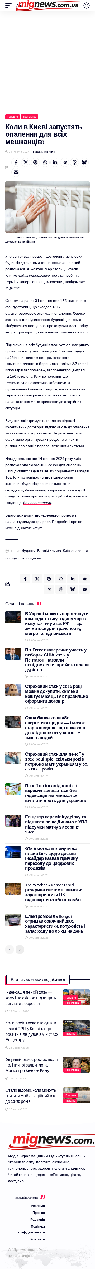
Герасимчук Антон (44, 151)
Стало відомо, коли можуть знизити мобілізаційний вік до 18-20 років (30, 1095)
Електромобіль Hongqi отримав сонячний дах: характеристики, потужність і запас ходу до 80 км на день (55, 923)
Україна (70, 1034)
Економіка (29, 116)
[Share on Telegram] (64, 162)
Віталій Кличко (49, 550)
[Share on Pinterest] (35, 162)
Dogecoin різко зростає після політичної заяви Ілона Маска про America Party (31, 1065)
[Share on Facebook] (15, 162)
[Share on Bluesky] (84, 162)
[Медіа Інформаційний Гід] (47, 5)
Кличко (79, 313)
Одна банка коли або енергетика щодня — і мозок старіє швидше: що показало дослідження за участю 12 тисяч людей (55, 728)
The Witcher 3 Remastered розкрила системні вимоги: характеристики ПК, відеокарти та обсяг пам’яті (54, 892)
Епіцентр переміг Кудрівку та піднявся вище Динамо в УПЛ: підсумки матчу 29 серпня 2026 (57, 824)
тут (38, 528)
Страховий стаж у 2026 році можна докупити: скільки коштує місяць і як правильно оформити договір (56, 693)
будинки (28, 550)
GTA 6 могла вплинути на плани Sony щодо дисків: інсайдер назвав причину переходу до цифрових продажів (51, 858)
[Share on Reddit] (84, 578)
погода (11, 558)
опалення (79, 550)
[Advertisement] (47, 61)
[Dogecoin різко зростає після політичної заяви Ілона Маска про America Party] (76, 1065)
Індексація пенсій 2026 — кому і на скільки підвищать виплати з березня (30, 997)
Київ (62, 351)
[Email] (15, 172)
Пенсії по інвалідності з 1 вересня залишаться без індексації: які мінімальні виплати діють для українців (55, 793)
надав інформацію (34, 275)
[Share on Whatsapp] (45, 162)
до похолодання (37, 502)
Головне (12, 116)
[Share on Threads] (74, 162)
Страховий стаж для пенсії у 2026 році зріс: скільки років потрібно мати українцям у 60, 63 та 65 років (56, 761)
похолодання (29, 558)
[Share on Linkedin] (54, 162)
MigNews (12, 287)
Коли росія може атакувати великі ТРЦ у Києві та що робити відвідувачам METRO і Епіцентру (32, 1031)
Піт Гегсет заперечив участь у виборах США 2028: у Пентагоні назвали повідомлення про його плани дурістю (57, 660)
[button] (9, 5)
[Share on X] (25, 162)
